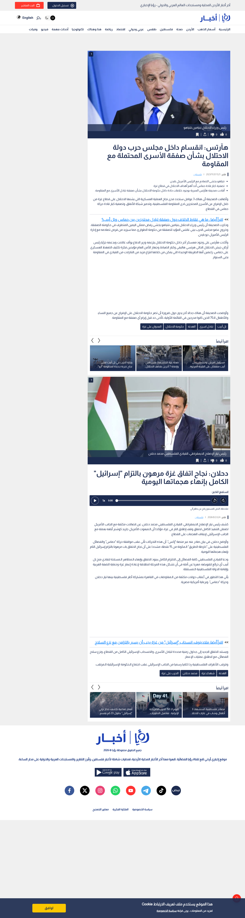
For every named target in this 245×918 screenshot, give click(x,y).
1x (103, 500)
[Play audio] (95, 500)
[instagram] (100, 790)
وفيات (33, 29)
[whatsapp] (115, 790)
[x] (85, 790)
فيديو (44, 29)
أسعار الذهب (206, 29)
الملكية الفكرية (120, 809)
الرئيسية (224, 29)
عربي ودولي (136, 29)
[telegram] (146, 790)
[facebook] (69, 790)
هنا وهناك (94, 29)
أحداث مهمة (60, 29)
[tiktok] (161, 790)
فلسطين (166, 29)
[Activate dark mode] (50, 18)
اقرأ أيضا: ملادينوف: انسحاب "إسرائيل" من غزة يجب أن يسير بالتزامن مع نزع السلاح (159, 642)
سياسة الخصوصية (167, 910)
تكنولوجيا (78, 29)
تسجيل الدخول (60, 5)
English (27, 17)
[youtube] (131, 790)
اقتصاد (120, 29)
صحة (179, 29)
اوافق (49, 908)
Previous (99, 340)
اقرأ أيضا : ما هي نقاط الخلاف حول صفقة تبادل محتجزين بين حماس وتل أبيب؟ (162, 219)
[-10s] (214, 500)
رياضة (109, 29)
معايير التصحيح (101, 809)
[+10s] (223, 500)
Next (92, 340)
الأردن (190, 29)
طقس (151, 29)
